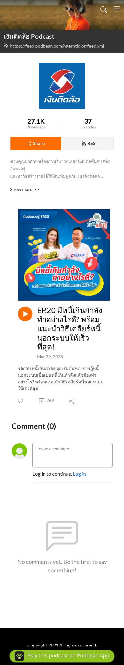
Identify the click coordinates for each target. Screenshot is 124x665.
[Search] (103, 9)
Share (39, 143)
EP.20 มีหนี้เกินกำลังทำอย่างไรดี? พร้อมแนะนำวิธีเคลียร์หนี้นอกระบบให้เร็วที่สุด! (69, 328)
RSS (91, 143)
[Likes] (20, 401)
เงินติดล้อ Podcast (29, 36)
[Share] (72, 400)
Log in (79, 474)
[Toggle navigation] (116, 9)
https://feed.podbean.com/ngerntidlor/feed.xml (57, 46)
